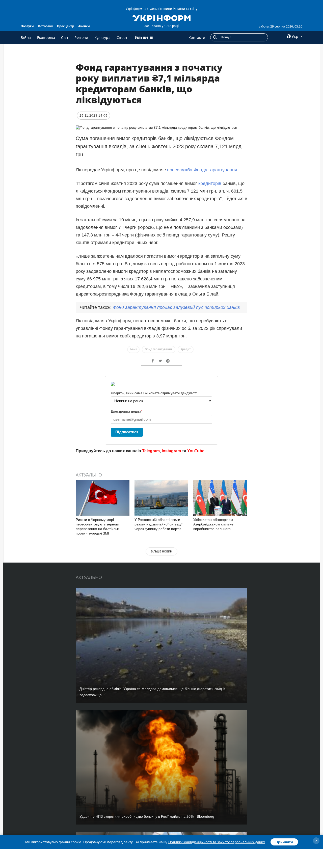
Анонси (84, 26)
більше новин (161, 551)
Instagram (171, 451)
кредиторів (209, 183)
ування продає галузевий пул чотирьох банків (176, 307)
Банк (133, 349)
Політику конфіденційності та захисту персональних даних (216, 842)
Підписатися (127, 432)
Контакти (197, 37)
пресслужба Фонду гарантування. (202, 169)
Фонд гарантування (159, 349)
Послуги (27, 26)
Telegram (151, 451)
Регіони (81, 37)
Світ (64, 37)
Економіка (46, 37)
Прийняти (284, 842)
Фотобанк (45, 26)
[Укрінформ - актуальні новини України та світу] (161, 17)
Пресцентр (65, 26)
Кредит (185, 349)
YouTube (195, 451)
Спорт (122, 37)
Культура (102, 37)
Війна (26, 37)
